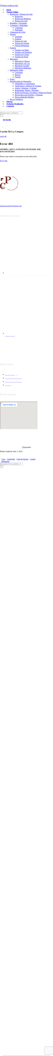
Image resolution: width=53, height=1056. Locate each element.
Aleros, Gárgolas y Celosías (25, 88)
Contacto (10, 106)
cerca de (3, 136)
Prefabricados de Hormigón (20, 81)
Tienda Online (12, 12)
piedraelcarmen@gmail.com (11, 206)
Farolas (17, 77)
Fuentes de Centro (22, 54)
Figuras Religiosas (22, 46)
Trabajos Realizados (14, 104)
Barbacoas (19, 16)
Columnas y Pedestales (19, 25)
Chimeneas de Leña (17, 32)
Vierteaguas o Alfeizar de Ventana (28, 86)
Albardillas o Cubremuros (25, 84)
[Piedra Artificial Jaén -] (9, 5)
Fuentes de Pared (21, 57)
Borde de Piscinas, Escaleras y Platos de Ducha (33, 93)
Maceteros (14, 59)
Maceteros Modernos (23, 68)
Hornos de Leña (21, 21)
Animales (18, 37)
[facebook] (23, 355)
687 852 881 (7, 120)
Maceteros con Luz (22, 63)
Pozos (12, 79)
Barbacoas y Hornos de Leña (21, 14)
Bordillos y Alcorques (18, 23)
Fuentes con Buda (22, 50)
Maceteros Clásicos (22, 61)
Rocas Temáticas (16, 99)
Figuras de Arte (21, 41)
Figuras (13, 34)
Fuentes (13, 48)
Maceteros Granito (22, 66)
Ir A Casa (3, 161)
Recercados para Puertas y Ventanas (29, 95)
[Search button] (1, 115)
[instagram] (30, 355)
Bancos (18, 75)
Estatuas (18, 39)
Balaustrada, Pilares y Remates (27, 90)
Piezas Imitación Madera (24, 97)
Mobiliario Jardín (16, 70)
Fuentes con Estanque (23, 52)
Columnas (19, 28)
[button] (0, 469)
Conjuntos (19, 72)
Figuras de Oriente (22, 43)
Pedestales (19, 30)
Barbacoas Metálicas (23, 19)
